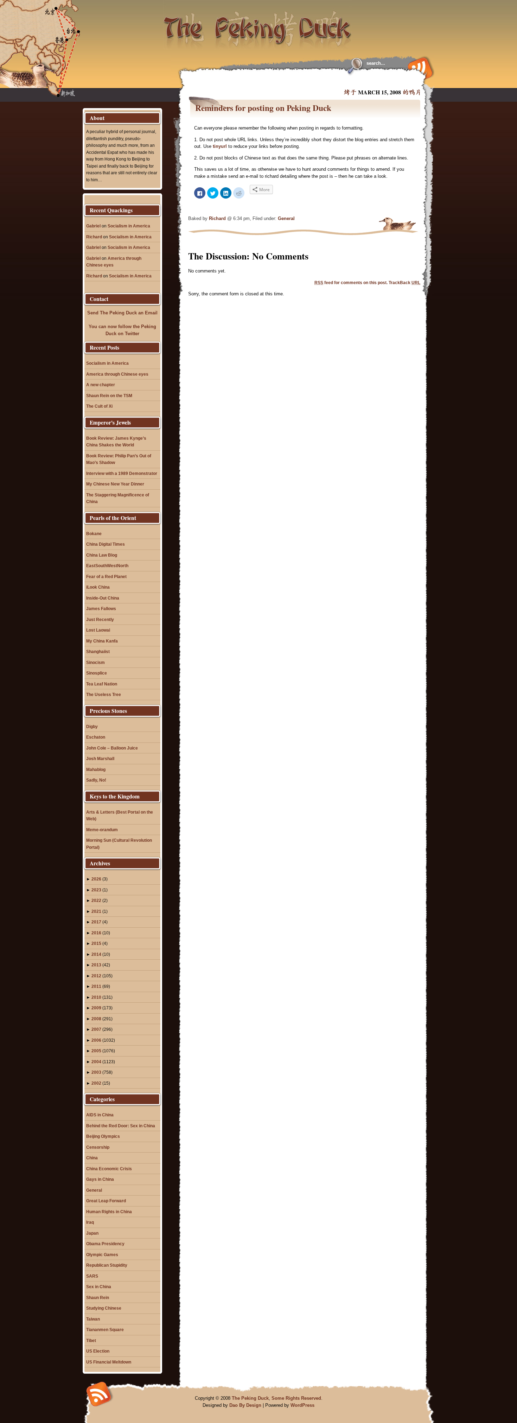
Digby (92, 726)
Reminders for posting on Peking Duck (263, 108)
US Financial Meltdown (108, 1362)
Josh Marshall (100, 758)
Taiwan (93, 1319)
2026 (96, 879)
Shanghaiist (98, 651)
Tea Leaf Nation (101, 684)
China (92, 1157)
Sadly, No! (96, 780)
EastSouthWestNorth (107, 565)
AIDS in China (100, 1114)
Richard (217, 218)
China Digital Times (105, 544)
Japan (92, 1233)
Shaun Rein (97, 1297)
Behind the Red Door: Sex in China (120, 1125)
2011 (96, 986)
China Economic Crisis (109, 1168)
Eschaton (95, 737)
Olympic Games (102, 1254)
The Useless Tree (103, 694)
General (286, 218)
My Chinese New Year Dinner (115, 484)
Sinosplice (96, 673)
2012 (96, 975)
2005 (96, 1050)
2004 (96, 1061)
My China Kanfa (102, 641)
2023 (96, 890)
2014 (96, 954)
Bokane (94, 533)
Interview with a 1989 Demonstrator (121, 473)
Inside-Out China (102, 598)
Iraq (90, 1222)
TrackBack (404, 282)
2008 (96, 1018)
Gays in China (100, 1179)
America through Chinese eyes (117, 374)
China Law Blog (101, 555)
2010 (96, 997)
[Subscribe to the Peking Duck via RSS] (418, 67)
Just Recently (100, 619)
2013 (96, 965)
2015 (96, 943)
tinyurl (220, 146)
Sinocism (95, 662)
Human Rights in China (109, 1211)
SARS (92, 1276)
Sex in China (98, 1286)
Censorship (97, 1147)
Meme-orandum (102, 829)
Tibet (91, 1340)
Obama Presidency (105, 1243)
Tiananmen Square (105, 1329)
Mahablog (96, 769)
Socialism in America (129, 226)
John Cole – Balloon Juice (112, 748)
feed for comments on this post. (351, 282)
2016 (96, 932)
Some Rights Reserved (296, 1398)
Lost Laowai (98, 630)
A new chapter (100, 384)
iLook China (98, 587)
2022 (96, 900)
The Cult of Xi (99, 406)
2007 (96, 1029)
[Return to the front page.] (258, 24)
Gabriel (93, 226)
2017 (96, 922)
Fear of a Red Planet (106, 576)
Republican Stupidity (106, 1265)
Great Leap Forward (106, 1200)
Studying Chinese (103, 1308)
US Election (97, 1351)
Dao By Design (245, 1405)
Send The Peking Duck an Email (122, 312)
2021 (96, 911)
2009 (96, 1007)
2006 (96, 1040)
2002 (96, 1083)
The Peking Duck (250, 1398)
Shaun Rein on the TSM (109, 395)
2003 (96, 1072)
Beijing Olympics (103, 1136)
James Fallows (101, 608)
